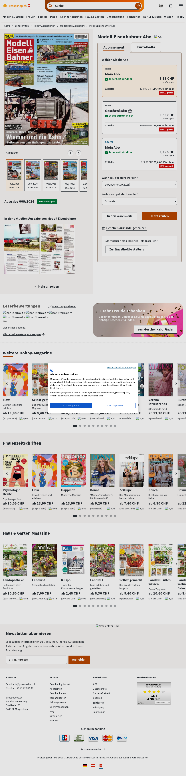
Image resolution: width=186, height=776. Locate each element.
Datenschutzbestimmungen (121, 367)
